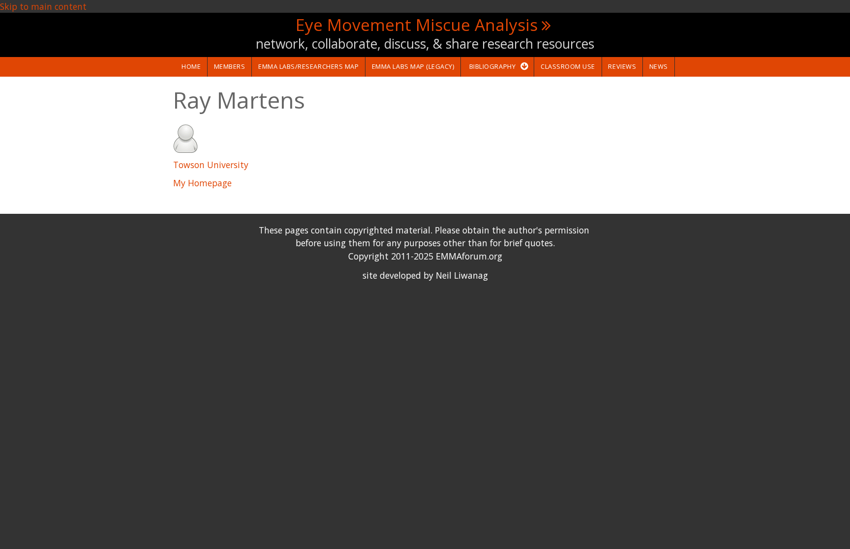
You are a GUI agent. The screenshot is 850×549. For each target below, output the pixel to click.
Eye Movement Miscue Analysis (417, 24)
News (658, 66)
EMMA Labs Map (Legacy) (413, 66)
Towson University (210, 165)
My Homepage (202, 183)
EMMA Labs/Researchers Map (308, 66)
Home (191, 66)
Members (229, 66)
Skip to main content (43, 6)
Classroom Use (568, 66)
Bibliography (492, 66)
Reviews (622, 66)
